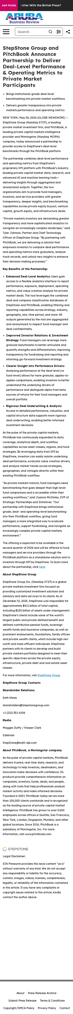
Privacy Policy (47, 1008)
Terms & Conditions (52, 1000)
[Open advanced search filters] (58, 32)
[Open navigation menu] (6, 31)
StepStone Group (49, 675)
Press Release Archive (42, 993)
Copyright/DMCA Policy (18, 1008)
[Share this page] (68, 31)
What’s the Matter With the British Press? (32, 5)
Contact (64, 1008)
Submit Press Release (22, 1000)
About (20, 993)
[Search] (50, 32)
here (42, 567)
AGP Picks (9, 5)
